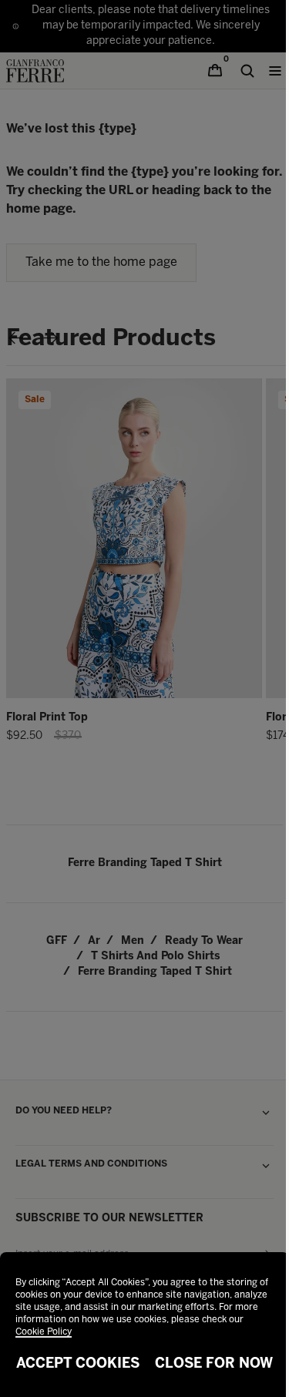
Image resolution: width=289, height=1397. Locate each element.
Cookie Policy (43, 1332)
